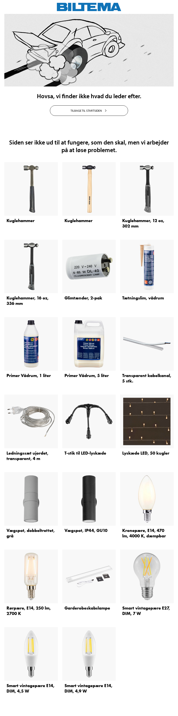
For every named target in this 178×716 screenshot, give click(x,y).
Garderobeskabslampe (87, 608)
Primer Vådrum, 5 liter (86, 375)
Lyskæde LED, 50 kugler (145, 453)
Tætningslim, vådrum (143, 298)
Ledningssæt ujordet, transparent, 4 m (27, 455)
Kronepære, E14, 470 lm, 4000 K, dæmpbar (144, 533)
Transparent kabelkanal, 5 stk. (146, 378)
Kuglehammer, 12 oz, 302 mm (143, 223)
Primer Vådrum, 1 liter (29, 375)
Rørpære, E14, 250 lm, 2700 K (29, 610)
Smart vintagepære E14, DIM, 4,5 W (30, 688)
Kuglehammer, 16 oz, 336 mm (28, 300)
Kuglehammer (21, 220)
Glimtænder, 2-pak (83, 298)
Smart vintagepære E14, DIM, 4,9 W (88, 688)
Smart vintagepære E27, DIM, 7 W (146, 610)
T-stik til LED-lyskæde (85, 453)
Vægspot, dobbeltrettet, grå (31, 533)
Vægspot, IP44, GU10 (85, 530)
